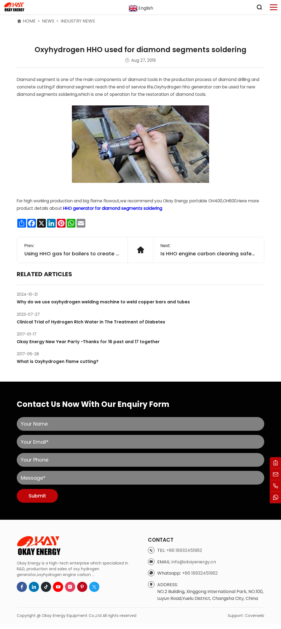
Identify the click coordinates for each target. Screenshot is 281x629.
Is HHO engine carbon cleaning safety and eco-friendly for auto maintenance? (209, 253)
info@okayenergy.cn (194, 562)
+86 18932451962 (184, 550)
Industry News (78, 21)
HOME (29, 21)
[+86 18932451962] (275, 486)
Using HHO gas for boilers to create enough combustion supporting (72, 253)
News (48, 21)
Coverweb (254, 615)
